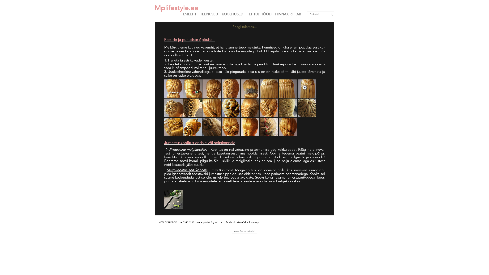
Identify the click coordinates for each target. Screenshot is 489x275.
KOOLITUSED (232, 14)
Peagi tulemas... (244, 27)
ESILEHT (189, 14)
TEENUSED (209, 14)
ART (299, 14)
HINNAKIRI (284, 14)
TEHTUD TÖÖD (259, 14)
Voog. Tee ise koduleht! (244, 231)
